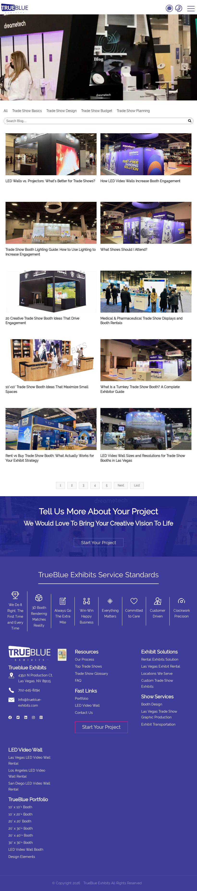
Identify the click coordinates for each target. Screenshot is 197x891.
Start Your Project (98, 542)
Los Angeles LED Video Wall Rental (26, 773)
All (6, 111)
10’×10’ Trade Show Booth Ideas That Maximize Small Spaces (47, 389)
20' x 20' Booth (19, 821)
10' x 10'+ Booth (20, 807)
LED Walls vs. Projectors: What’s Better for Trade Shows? (50, 181)
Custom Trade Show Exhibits (157, 683)
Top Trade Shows (88, 666)
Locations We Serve (156, 674)
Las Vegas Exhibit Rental (160, 666)
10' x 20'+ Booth (20, 814)
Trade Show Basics (27, 111)
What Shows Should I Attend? (123, 249)
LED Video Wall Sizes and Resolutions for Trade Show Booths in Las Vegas (142, 458)
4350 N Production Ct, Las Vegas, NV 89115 (35, 678)
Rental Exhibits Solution (159, 659)
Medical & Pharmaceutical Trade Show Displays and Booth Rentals (141, 320)
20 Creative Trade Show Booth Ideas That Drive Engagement (42, 320)
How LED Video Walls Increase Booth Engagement (140, 181)
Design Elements (21, 857)
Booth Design (151, 704)
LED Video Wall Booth (25, 849)
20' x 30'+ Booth (20, 828)
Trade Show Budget (96, 111)
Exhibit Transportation (158, 724)
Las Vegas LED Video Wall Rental (29, 760)
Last (137, 485)
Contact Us (84, 713)
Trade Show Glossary (91, 674)
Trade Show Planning (133, 111)
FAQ (78, 680)
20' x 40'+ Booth (20, 835)
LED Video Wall (87, 705)
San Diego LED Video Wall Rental (29, 786)
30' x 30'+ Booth (20, 842)
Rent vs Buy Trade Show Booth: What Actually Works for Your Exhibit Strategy (50, 458)
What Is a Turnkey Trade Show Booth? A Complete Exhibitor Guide (140, 389)
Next (121, 485)
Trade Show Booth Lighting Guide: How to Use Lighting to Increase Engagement (51, 252)
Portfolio (81, 698)
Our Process (84, 659)
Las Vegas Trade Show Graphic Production (159, 714)
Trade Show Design (61, 111)
